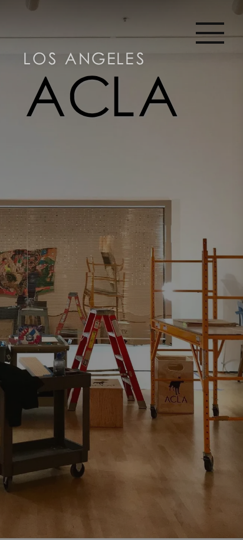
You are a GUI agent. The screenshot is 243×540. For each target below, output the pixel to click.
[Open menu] (210, 33)
